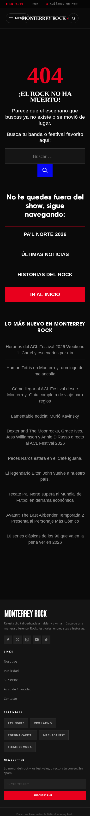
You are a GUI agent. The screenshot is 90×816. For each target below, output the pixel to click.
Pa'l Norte (16, 723)
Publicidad (11, 671)
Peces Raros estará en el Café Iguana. (45, 458)
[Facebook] (8, 639)
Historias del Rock (45, 274)
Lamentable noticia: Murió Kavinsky (45, 416)
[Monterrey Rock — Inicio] (45, 613)
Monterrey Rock (45, 18)
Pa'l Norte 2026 (45, 234)
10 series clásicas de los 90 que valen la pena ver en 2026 (45, 539)
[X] (17, 639)
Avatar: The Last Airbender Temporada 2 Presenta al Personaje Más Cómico (45, 518)
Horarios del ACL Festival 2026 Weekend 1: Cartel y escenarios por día (45, 349)
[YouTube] (37, 639)
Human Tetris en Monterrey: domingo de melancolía (45, 370)
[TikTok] (46, 639)
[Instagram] (27, 639)
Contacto (10, 698)
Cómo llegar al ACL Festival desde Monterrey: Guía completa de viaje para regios (45, 395)
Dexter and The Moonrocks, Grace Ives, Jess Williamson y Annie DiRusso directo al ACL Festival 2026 (45, 437)
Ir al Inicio (45, 294)
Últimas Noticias (45, 254)
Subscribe (11, 680)
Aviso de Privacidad (17, 689)
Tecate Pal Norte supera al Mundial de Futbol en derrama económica (45, 497)
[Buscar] (73, 18)
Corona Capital (20, 735)
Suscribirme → (45, 795)
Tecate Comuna (20, 747)
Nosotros (10, 661)
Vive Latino (43, 723)
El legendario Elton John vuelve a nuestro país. (45, 476)
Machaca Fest (54, 735)
